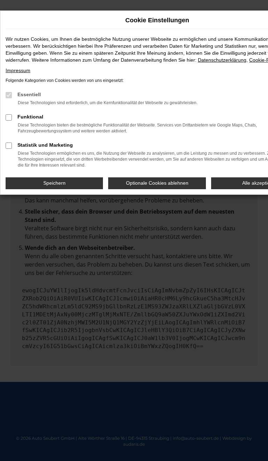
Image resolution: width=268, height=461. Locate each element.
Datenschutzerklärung (222, 60)
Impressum (18, 70)
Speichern (54, 183)
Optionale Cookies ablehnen (157, 183)
